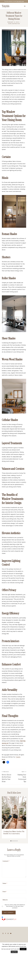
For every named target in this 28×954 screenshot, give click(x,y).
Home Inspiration (14, 23)
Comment (6, 861)
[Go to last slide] (4, 817)
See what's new (20, 1)
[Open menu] (24, 6)
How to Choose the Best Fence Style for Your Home (6, 777)
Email (5, 891)
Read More (14, 951)
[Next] (23, 817)
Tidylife (18, 757)
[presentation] (14, 812)
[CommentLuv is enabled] (14, 919)
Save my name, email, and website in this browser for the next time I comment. (15, 906)
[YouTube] (11, 933)
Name (5, 883)
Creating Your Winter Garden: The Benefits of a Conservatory (13, 832)
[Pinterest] (8, 933)
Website (5, 900)
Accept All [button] (23, 949)
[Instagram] (3, 933)
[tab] (10, 840)
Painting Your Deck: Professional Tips (22, 777)
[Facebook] (5, 933)
